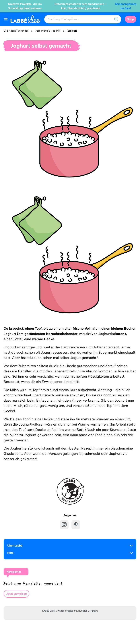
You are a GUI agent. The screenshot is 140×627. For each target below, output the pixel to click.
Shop (130, 19)
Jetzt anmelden (16, 593)
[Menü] (5, 19)
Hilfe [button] (10, 553)
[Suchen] (116, 19)
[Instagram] (64, 524)
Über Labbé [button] (14, 545)
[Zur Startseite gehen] (25, 19)
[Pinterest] (75, 524)
